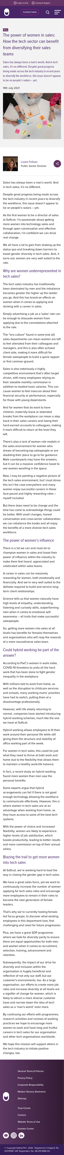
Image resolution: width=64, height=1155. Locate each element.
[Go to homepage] (6, 1097)
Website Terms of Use (29, 1121)
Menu (57, 12)
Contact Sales (30, 12)
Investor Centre (26, 1128)
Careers (22, 1115)
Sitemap (22, 1098)
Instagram (14, 1135)
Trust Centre (24, 1108)
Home (6, 12)
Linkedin (21, 1135)
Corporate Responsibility (30, 1084)
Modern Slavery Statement (32, 1091)
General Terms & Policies (31, 1071)
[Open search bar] (48, 12)
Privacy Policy (25, 1078)
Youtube (6, 1135)
